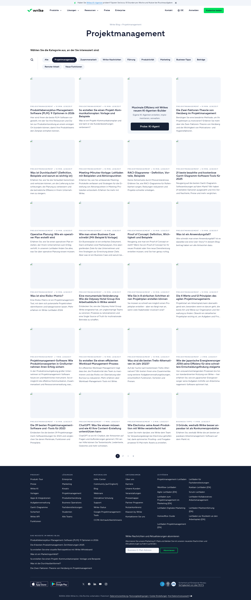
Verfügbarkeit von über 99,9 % (191, 585)
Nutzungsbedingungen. (139, 596)
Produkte (54, 10)
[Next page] (128, 456)
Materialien (100, 475)
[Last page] (133, 456)
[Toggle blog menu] (31, 59)
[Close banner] (176, 3)
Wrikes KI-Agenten (95, 3)
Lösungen (71, 10)
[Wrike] (35, 10)
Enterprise (120, 10)
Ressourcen (90, 10)
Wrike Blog (115, 24)
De (182, 10)
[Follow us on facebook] (89, 584)
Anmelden (194, 10)
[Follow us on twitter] (83, 584)
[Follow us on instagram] (106, 584)
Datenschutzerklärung (119, 596)
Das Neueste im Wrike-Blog (45, 536)
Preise (107, 10)
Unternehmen (133, 475)
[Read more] (52, 105)
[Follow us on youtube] (100, 584)
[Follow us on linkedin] (95, 584)
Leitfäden (162, 475)
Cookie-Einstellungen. (158, 596)
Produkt (35, 475)
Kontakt (168, 10)
